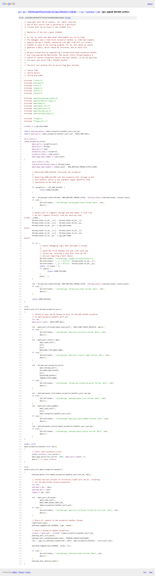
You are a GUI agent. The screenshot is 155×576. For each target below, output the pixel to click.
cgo (98, 11)
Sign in (150, 4)
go (19, 11)
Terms (28, 572)
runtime (90, 11)
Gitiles (14, 572)
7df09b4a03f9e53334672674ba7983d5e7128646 (52, 11)
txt (144, 572)
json (151, 572)
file (68, 18)
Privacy (21, 572)
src (82, 11)
